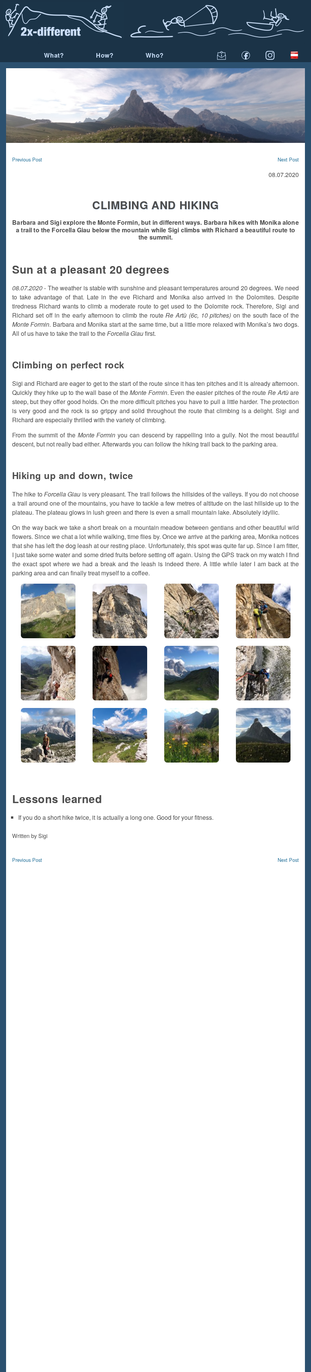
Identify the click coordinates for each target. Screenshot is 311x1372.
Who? (155, 55)
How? (105, 55)
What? (54, 55)
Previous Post (27, 159)
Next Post (288, 159)
